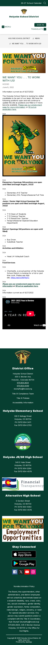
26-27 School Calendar (31, 3)
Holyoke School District (19, 38)
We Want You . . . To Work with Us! (26, 44)
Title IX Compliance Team (23, 394)
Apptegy (29, 642)
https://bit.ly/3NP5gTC (20, 278)
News (37, 38)
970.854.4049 (23, 386)
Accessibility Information (23, 402)
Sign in (40, 25)
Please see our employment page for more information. (22, 106)
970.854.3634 (23, 383)
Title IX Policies (23, 398)
